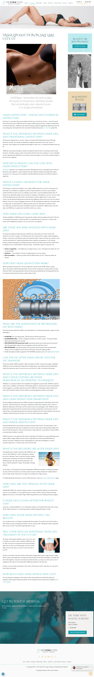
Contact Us (70, 3)
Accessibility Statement (41, 670)
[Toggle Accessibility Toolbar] (3, 674)
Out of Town (50, 3)
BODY (79, 83)
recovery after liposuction (49, 478)
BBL (47, 352)
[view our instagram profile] (90, 4)
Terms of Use (50, 670)
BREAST (79, 81)
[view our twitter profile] (80, 4)
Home (24, 661)
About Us (26, 3)
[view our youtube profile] (85, 4)
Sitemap (56, 670)
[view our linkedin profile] (87, 4)
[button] (79, 46)
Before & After (39, 3)
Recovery (65, 3)
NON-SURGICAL (80, 86)
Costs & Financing (57, 3)
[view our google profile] (83, 4)
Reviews (45, 3)
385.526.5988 (87, 2)
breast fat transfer (54, 352)
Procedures (32, 3)
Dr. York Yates (47, 128)
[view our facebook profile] (78, 4)
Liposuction (6, 170)
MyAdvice (65, 667)
